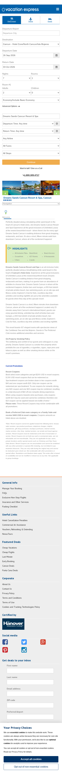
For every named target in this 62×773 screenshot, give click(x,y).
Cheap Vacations (9, 547)
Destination (7, 39)
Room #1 (6, 84)
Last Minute (7, 556)
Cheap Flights (8, 552)
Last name (12, 677)
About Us (6, 584)
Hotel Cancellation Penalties (15, 520)
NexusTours (7, 534)
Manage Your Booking (12, 488)
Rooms (34, 74)
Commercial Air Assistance (14, 524)
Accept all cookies (31, 759)
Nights (5, 74)
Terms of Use (8, 602)
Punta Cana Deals (10, 570)
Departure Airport (10, 29)
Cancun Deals (8, 565)
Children (35, 88)
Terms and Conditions (12, 597)
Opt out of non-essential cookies (31, 766)
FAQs (4, 493)
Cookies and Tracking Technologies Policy (21, 607)
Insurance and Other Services (15, 502)
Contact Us (7, 588)
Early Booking (8, 561)
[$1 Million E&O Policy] (13, 623)
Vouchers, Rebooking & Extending (17, 529)
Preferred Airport (15, 711)
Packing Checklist (9, 506)
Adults (5, 88)
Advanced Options (9, 106)
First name (12, 665)
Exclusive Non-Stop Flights (14, 497)
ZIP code (11, 700)
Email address (13, 688)
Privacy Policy (8, 593)
